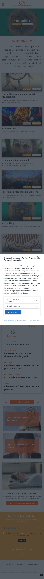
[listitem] (22, 300)
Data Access (22, 321)
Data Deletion (9, 321)
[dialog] (22, 289)
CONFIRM (13, 312)
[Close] (39, 258)
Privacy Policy (35, 321)
